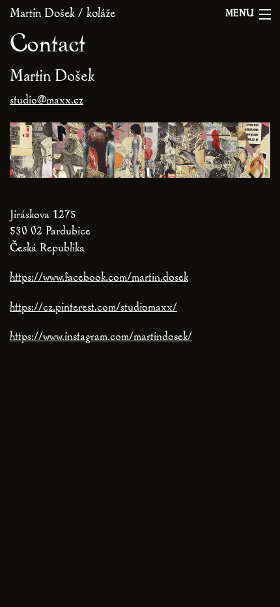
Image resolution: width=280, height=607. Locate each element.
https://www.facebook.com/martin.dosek (99, 278)
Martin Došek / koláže (62, 14)
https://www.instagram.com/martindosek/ (101, 337)
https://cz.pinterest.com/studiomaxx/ (93, 308)
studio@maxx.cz (46, 101)
